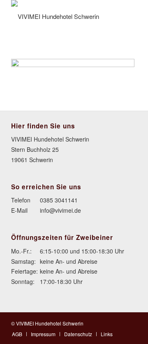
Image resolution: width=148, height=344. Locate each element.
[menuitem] (17, 333)
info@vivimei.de (60, 210)
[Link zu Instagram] (131, 322)
